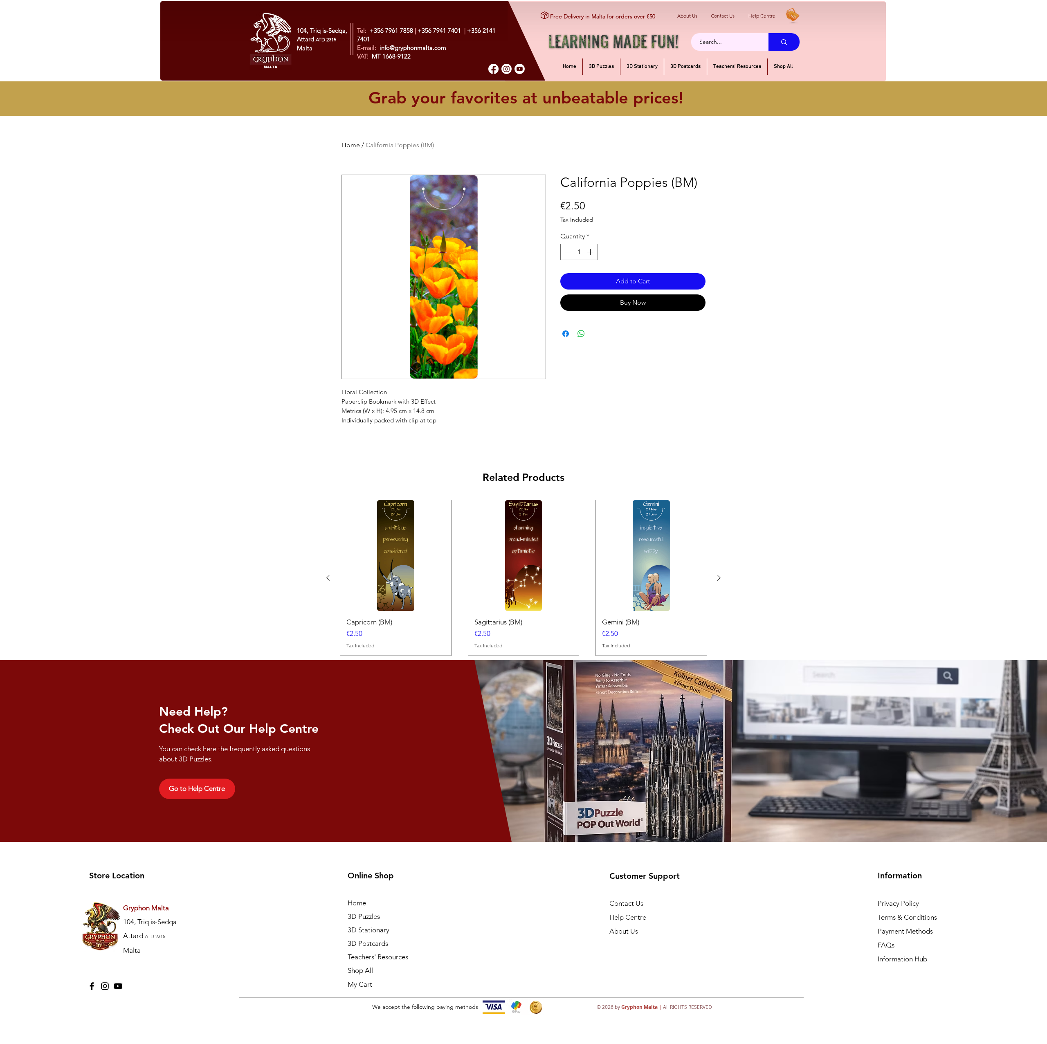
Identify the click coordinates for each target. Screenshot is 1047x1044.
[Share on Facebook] (566, 334)
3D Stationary (368, 930)
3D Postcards (368, 943)
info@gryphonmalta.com (413, 48)
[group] (523, 577)
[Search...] (784, 42)
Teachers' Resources (378, 957)
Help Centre (761, 16)
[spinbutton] (579, 252)
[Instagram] (506, 69)
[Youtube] (520, 69)
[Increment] (591, 252)
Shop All (360, 970)
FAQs (886, 945)
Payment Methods (906, 931)
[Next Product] (719, 578)
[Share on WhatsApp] (581, 334)
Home (351, 145)
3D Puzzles (364, 916)
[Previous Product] (328, 578)
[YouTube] (118, 986)
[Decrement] (567, 252)
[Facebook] (493, 69)
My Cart (360, 984)
